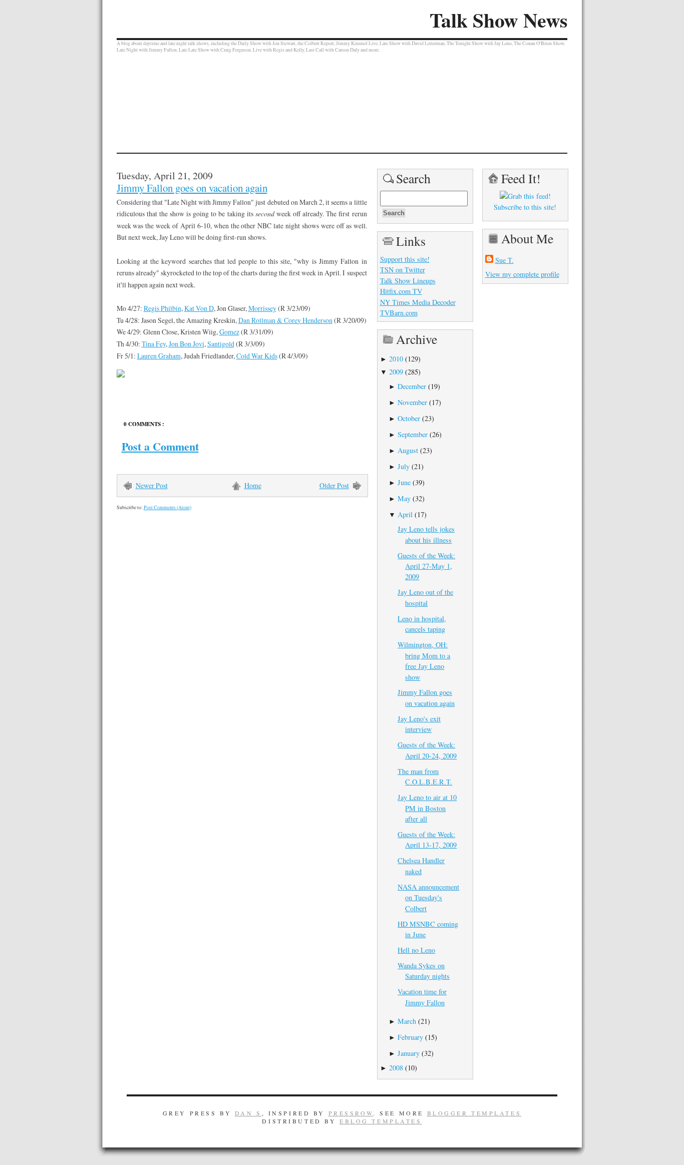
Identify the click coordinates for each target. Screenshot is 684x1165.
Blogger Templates (474, 1113)
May (404, 498)
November (412, 402)
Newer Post (152, 485)
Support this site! (405, 259)
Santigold (220, 343)
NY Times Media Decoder (418, 302)
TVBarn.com (399, 312)
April (405, 514)
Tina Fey (154, 343)
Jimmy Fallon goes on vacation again (192, 188)
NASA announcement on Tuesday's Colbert (428, 897)
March (407, 1021)
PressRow (351, 1113)
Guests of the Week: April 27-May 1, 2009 (426, 566)
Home (252, 485)
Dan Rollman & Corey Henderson (285, 320)
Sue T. (504, 260)
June (404, 482)
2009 (396, 371)
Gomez (229, 331)
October (409, 418)
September (413, 434)
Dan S (248, 1113)
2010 (396, 358)
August (408, 450)
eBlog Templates (380, 1121)
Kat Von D (199, 308)
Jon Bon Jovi (186, 343)
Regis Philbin (162, 308)
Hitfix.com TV (401, 291)
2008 (396, 1067)
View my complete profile (522, 274)
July (404, 466)
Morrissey (262, 308)
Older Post (334, 485)
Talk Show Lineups (408, 280)
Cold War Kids (256, 355)
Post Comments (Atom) (167, 507)
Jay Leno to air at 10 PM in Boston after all (427, 808)
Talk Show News (498, 20)
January (409, 1053)
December (412, 386)
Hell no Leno (416, 950)
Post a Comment (160, 446)
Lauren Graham (159, 355)
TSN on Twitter (402, 269)
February (410, 1037)
